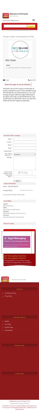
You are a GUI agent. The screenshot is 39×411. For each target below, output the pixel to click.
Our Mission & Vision (10, 293)
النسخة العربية (6, 20)
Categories (12, 36)
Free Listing (8, 324)
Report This (33, 80)
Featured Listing (9, 327)
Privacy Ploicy (8, 296)
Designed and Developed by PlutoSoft (19, 403)
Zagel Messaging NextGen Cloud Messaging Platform (14, 257)
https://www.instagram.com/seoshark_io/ (14, 213)
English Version (15, 20)
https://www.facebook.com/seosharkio (13, 217)
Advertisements (9, 330)
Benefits (7, 321)
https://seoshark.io (8, 206)
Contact (7, 80)
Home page (6, 36)
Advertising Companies (25, 67)
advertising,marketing (21, 36)
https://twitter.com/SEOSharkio (11, 209)
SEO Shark (31, 36)
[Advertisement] (19, 7)
